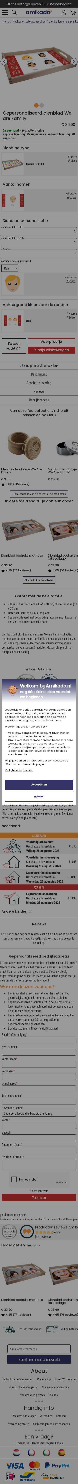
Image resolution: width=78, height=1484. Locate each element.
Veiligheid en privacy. (19, 770)
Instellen (39, 796)
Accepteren (39, 784)
